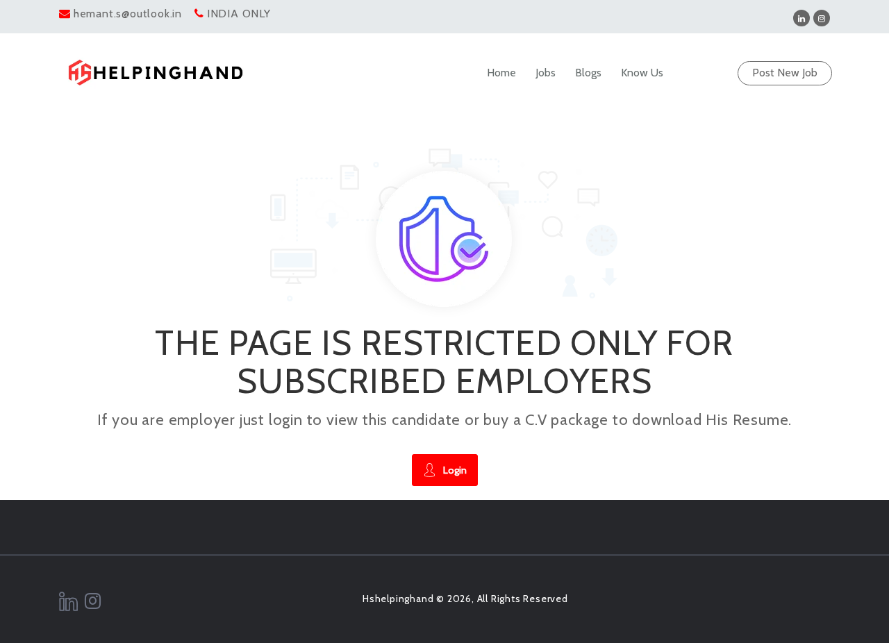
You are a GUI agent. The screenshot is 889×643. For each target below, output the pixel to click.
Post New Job (784, 72)
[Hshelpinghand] (155, 72)
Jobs (545, 72)
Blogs (588, 72)
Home (501, 72)
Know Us (642, 72)
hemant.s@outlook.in (128, 13)
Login (455, 470)
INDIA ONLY (239, 13)
